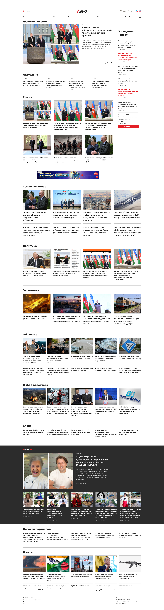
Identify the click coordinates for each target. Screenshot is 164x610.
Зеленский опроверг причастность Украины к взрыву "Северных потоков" (105, 588)
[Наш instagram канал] (131, 11)
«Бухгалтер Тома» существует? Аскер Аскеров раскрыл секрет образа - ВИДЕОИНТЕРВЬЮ (92, 460)
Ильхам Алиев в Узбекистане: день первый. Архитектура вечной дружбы (36, 125)
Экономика (72, 16)
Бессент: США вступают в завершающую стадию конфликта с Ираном (104, 576)
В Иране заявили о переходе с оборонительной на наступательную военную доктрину (96, 216)
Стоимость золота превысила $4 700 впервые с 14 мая (36, 317)
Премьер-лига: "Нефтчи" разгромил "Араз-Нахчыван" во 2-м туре (81, 432)
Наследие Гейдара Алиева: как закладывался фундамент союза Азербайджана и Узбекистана (98, 126)
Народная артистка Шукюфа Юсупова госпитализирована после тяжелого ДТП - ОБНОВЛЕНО (36, 231)
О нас (24, 601)
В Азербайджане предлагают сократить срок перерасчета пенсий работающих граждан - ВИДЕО (58, 371)
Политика (40, 16)
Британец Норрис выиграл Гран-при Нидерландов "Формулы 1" (128, 432)
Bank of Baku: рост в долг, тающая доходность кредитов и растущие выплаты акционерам (129, 410)
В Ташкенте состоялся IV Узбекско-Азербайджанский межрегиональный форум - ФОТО (96, 320)
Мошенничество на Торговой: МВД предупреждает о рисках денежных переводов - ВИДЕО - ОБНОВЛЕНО (127, 231)
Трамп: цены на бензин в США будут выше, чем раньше (82, 575)
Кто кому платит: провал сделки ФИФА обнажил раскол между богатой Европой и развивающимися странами (81, 411)
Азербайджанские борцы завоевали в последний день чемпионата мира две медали (58, 432)
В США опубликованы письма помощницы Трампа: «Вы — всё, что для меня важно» (96, 231)
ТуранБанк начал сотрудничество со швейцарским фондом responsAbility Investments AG (58, 536)
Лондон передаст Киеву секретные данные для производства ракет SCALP (33, 588)
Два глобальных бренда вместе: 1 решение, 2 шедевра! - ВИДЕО (130, 535)
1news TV (128, 16)
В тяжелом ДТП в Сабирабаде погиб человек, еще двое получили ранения (128, 118)
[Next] (111, 62)
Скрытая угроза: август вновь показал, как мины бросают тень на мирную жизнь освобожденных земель (33, 410)
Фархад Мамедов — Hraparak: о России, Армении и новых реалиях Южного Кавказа (66, 230)
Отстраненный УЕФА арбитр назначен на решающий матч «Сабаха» (34, 432)
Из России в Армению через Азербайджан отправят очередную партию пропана (66, 318)
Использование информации (32, 599)
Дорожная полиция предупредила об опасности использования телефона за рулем (127, 57)
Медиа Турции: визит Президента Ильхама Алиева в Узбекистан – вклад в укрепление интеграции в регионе (95, 274)
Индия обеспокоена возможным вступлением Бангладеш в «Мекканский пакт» (127, 105)
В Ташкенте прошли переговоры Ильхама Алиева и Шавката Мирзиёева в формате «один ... (77, 86)
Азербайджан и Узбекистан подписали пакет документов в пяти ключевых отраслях (67, 215)
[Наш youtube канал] (121, 11)
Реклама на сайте (28, 597)
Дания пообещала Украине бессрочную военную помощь (58, 587)
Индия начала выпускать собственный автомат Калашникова (128, 576)
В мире (114, 16)
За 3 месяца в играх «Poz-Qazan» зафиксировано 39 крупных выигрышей (104, 535)
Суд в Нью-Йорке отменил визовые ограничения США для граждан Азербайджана (127, 215)
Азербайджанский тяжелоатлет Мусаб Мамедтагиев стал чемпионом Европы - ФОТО (106, 433)
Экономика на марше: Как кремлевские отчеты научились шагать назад (67, 160)
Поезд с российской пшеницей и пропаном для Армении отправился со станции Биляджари (126, 320)
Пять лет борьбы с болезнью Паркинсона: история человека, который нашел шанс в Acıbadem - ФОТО (81, 536)
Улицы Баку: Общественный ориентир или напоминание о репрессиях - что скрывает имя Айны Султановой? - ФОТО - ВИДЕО (106, 513)
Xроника (26, 16)
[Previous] (105, 62)
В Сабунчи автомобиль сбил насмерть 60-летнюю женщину (130, 358)
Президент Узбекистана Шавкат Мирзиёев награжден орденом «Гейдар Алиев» (101, 85)
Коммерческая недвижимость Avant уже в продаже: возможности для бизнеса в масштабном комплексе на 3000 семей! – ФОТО (34, 537)
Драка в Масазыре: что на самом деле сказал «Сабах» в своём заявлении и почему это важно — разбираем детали (58, 410)
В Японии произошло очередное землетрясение (128, 587)
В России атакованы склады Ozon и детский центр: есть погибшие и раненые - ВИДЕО (128, 69)
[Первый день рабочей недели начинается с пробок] (51, 44)
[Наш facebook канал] (124, 11)
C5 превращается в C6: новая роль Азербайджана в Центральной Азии (35, 160)
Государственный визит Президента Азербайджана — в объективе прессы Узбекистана (66, 273)
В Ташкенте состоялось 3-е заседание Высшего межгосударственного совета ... (55, 85)
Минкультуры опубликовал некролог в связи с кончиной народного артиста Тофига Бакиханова (33, 371)
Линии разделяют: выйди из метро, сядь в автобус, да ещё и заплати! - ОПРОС (33, 511)
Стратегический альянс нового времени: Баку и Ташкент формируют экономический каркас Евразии (67, 126)
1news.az (122, 599)
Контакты (26, 603)
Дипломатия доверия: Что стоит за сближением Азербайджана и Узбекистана (98, 160)
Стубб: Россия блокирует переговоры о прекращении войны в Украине (81, 588)
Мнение (100, 16)
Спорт (86, 16)
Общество (56, 16)
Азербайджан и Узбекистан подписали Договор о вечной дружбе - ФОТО (33, 83)
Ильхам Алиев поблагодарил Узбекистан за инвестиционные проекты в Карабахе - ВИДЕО (34, 273)
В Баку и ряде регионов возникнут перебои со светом (105, 369)
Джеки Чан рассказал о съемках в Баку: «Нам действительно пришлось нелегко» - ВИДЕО (127, 44)
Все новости (128, 126)
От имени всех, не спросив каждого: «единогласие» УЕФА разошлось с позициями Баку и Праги (106, 410)
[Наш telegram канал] (128, 11)
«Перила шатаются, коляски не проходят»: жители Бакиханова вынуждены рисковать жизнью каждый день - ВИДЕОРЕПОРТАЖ (130, 513)
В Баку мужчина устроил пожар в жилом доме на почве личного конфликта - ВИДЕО (130, 370)
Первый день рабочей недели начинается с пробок (94, 30)
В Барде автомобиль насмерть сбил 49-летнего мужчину (127, 81)
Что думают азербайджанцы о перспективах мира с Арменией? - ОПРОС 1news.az (55, 513)
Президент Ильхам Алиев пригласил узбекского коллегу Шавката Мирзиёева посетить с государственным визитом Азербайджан (127, 276)
